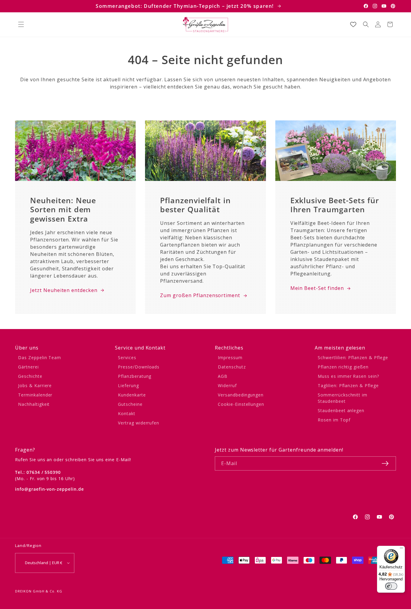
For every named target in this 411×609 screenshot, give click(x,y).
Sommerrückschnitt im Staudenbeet (342, 398)
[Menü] (401, 549)
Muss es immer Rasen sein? (348, 376)
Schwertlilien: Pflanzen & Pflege (353, 357)
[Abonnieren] (385, 463)
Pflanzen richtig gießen (343, 367)
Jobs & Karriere (35, 385)
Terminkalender (35, 395)
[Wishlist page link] (353, 24)
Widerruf (227, 385)
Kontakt (126, 413)
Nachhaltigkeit (34, 404)
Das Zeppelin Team (39, 357)
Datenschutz (232, 367)
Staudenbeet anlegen (341, 410)
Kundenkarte (132, 395)
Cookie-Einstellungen (241, 404)
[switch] (391, 586)
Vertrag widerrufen (138, 423)
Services (127, 357)
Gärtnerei (28, 367)
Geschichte (30, 376)
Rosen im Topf (334, 420)
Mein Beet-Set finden (317, 288)
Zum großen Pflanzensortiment (200, 295)
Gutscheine (130, 404)
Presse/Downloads (138, 367)
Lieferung (128, 385)
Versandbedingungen (241, 395)
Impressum (230, 357)
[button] (21, 24)
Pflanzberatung (134, 376)
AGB (222, 376)
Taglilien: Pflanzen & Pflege (348, 385)
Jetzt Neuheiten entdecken (63, 290)
